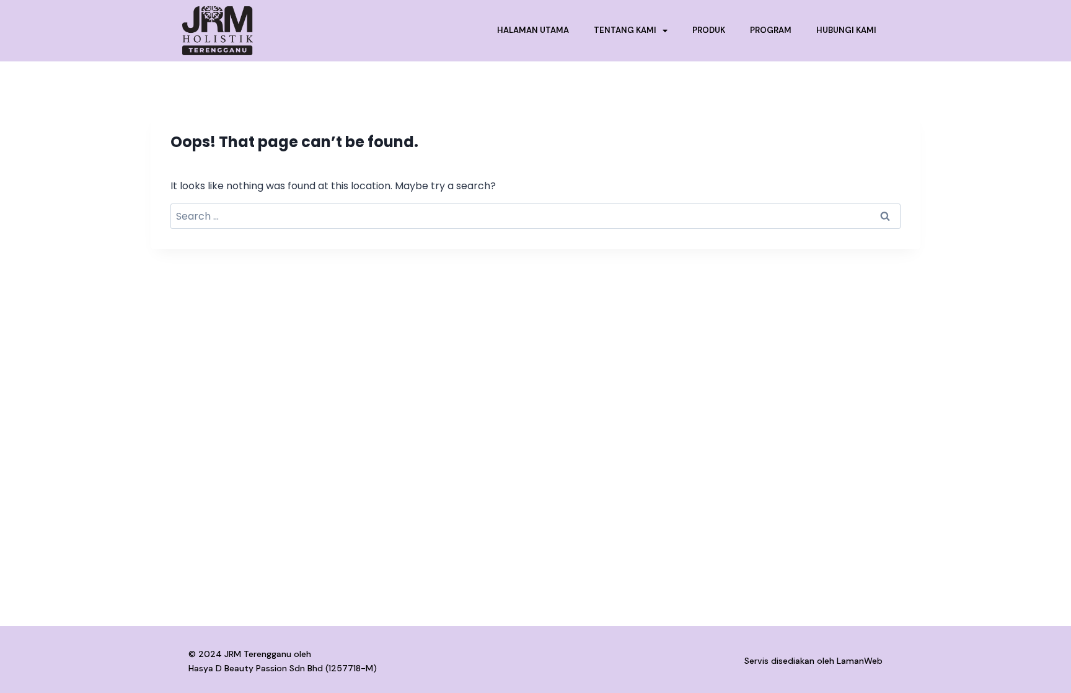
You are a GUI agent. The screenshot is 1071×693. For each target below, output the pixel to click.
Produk (708, 30)
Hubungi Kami (846, 30)
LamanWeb (860, 660)
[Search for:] (535, 216)
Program (770, 30)
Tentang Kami (625, 30)
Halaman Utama (533, 30)
